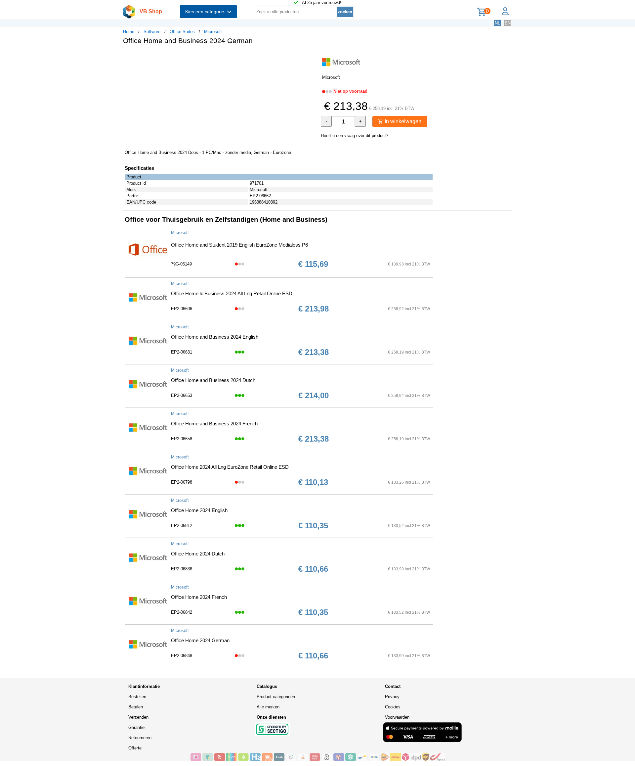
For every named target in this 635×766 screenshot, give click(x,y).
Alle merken (268, 706)
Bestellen (137, 696)
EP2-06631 (181, 352)
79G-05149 (181, 264)
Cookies (393, 706)
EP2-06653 (181, 395)
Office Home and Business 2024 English (214, 337)
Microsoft (213, 31)
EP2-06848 (181, 655)
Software (152, 31)
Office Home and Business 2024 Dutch (213, 380)
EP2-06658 (181, 438)
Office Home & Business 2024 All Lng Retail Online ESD (231, 293)
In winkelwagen (402, 121)
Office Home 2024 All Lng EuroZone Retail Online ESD (230, 467)
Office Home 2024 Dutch (198, 553)
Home (128, 31)
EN (508, 23)
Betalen (135, 706)
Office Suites (182, 31)
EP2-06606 (181, 308)
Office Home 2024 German (200, 640)
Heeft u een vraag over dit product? (354, 135)
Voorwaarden (397, 717)
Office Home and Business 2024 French (214, 423)
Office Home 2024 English (199, 510)
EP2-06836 (181, 568)
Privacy (392, 696)
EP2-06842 (181, 612)
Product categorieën (276, 696)
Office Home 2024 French (199, 597)
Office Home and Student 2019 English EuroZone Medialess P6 (239, 245)
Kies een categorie (206, 11)
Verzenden (138, 717)
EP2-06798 (181, 482)
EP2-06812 (181, 525)
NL (497, 23)
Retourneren (139, 737)
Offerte (135, 747)
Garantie (136, 727)
